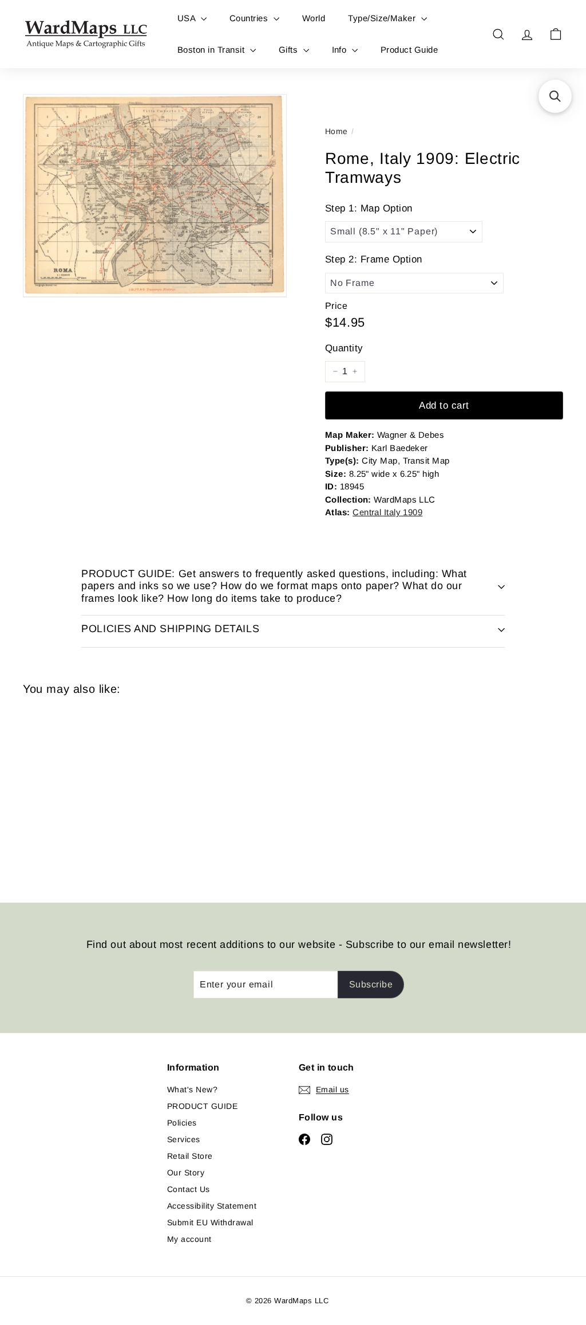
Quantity (344, 348)
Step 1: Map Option (369, 208)
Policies (182, 1122)
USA (187, 18)
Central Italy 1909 (387, 512)
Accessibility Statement (211, 1205)
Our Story (185, 1172)
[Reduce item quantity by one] (335, 371)
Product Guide (409, 49)
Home (336, 131)
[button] (555, 96)
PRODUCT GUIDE (202, 1106)
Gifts (289, 49)
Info (340, 49)
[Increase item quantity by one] (355, 371)
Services (183, 1139)
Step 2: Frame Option (373, 259)
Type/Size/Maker (383, 18)
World (313, 18)
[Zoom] (154, 196)
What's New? (192, 1089)
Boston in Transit (212, 49)
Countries (250, 18)
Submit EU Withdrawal (210, 1222)
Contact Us (188, 1189)
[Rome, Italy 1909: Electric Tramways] (63, 791)
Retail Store (190, 1156)
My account (189, 1239)
